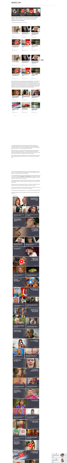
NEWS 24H (16, 3)
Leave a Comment (24, 22)
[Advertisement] (25, 164)
